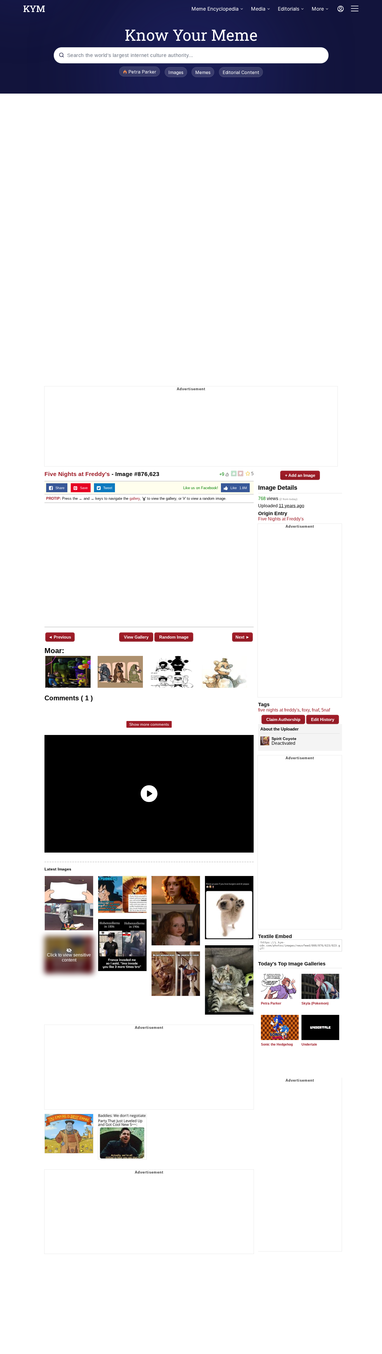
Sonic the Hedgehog (277, 1044)
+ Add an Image (300, 475)
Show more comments (149, 724)
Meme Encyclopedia (215, 9)
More (317, 9)
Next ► (242, 637)
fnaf (315, 710)
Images (175, 72)
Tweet (106, 488)
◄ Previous (59, 637)
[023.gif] (149, 564)
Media (258, 9)
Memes (203, 72)
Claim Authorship (283, 719)
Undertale (309, 1044)
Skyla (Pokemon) (315, 1003)
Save (82, 488)
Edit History (322, 719)
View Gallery (136, 637)
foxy (306, 710)
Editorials (288, 9)
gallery (134, 498)
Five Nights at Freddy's (77, 474)
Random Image (173, 637)
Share (59, 488)
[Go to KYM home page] (34, 10)
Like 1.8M (237, 488)
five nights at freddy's (279, 710)
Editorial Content (241, 72)
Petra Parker (271, 1003)
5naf (325, 710)
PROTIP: (53, 498)
